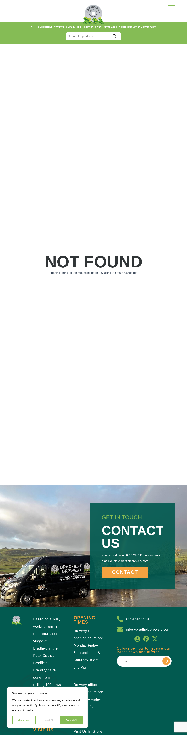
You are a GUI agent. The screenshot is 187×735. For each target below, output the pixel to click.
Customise (24, 719)
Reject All (48, 719)
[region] (47, 707)
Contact (125, 572)
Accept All (71, 719)
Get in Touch (122, 517)
